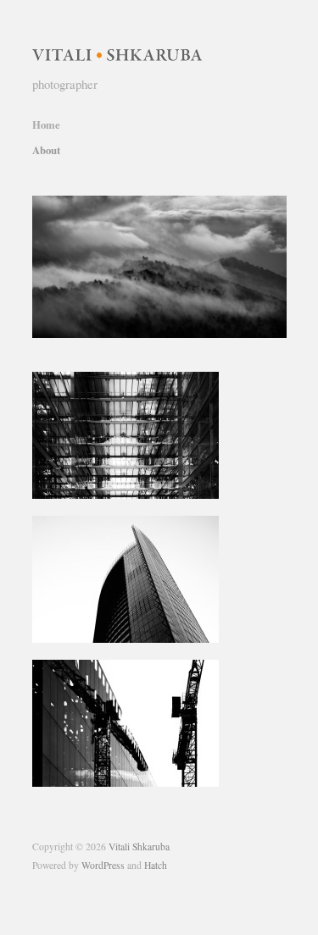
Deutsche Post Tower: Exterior (136, 626)
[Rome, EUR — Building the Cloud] (125, 722)
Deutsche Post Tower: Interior (137, 482)
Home (46, 124)
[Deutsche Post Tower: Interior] (125, 434)
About (46, 150)
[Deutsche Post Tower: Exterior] (125, 578)
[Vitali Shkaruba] (117, 50)
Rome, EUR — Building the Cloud (127, 762)
